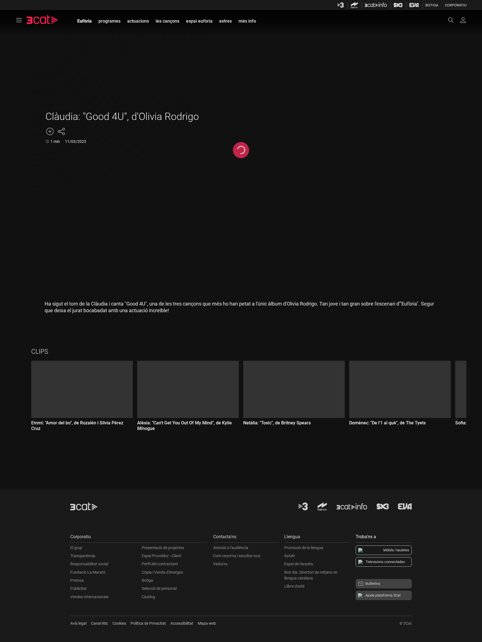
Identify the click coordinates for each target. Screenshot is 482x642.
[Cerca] (453, 20)
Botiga (431, 5)
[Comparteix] (61, 131)
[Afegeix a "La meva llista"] (49, 131)
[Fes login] (463, 20)
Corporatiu (455, 5)
